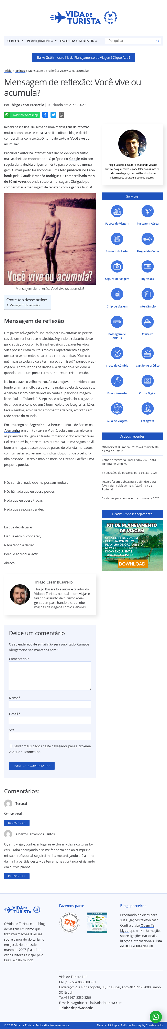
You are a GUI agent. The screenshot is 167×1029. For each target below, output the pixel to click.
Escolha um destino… (80, 41)
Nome (15, 698)
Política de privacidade (76, 1008)
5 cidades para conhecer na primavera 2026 (130, 498)
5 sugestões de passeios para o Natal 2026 (129, 473)
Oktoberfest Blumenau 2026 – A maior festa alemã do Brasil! (130, 449)
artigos (20, 71)
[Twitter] (53, 115)
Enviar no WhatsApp (24, 115)
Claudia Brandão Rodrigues (41, 176)
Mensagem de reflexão (25, 305)
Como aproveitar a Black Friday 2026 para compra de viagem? (129, 462)
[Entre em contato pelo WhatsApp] (156, 1017)
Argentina (37, 425)
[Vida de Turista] (83, 18)
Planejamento (40, 41)
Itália (23, 442)
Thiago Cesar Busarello (27, 105)
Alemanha (12, 430)
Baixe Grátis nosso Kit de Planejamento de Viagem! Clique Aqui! (83, 57)
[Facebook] (45, 115)
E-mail (14, 714)
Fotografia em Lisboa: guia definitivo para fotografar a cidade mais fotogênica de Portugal (129, 485)
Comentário (19, 659)
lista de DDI (144, 946)
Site (11, 730)
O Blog (13, 41)
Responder (16, 823)
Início (8, 71)
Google (74, 158)
